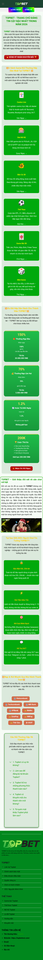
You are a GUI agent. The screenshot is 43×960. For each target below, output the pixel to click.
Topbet (20, 934)
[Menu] (3, 4)
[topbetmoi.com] (21, 4)
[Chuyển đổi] (10, 762)
